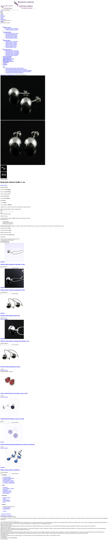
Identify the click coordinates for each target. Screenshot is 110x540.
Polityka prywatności (7, 491)
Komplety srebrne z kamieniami (12, 28)
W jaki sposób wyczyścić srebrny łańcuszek (14, 72)
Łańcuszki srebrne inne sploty (12, 35)
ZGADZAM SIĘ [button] (4, 538)
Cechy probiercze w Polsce (8, 488)
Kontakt (4, 511)
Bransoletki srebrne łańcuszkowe (12, 50)
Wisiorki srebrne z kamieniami (12, 41)
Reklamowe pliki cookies (6, 530)
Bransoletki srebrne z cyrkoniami (12, 51)
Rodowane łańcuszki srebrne (11, 36)
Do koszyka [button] (16, 267)
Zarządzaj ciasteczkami (5, 513)
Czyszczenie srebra (7, 477)
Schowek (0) (3, 19)
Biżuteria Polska (4, 185)
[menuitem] (51, 28)
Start (1, 11)
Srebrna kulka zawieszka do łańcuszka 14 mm (13, 290)
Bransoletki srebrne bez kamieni (12, 54)
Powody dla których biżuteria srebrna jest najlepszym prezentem (18, 70)
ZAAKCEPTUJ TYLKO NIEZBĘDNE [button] (9, 537)
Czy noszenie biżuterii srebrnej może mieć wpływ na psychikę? (18, 71)
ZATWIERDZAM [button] (4, 534)
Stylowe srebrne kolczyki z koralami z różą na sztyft (14, 393)
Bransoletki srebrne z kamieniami (12, 53)
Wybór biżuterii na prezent (8, 480)
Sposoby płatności (6, 501)
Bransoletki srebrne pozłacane (12, 55)
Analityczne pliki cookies (6, 527)
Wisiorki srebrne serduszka (11, 44)
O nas (4, 502)
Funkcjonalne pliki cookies (6, 524)
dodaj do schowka (4, 216)
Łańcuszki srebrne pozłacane (11, 37)
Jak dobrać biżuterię (7, 479)
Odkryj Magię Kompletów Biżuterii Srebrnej (15, 68)
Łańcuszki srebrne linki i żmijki (12, 33)
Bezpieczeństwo (6, 493)
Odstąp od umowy (7, 497)
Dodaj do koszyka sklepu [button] (6, 213)
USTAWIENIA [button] (4, 536)
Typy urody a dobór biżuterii (9, 482)
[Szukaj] (1, 10)
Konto (2, 14)
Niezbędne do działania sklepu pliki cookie (10, 521)
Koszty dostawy (6, 499)
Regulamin (5, 487)
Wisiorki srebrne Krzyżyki (11, 47)
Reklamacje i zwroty (7, 490)
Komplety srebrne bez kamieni (12, 29)
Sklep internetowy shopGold (6, 515)
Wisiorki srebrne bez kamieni (11, 43)
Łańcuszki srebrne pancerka (11, 34)
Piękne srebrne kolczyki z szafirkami (10, 470)
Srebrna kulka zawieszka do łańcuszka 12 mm (13, 264)
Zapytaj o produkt (4, 319)
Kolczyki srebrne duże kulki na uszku (10, 366)
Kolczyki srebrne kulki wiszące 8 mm (10, 315)
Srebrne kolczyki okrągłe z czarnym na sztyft (12, 418)
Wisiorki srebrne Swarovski (11, 46)
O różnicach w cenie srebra (8, 481)
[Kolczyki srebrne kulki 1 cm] (23, 119)
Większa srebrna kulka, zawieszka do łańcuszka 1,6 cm (15, 341)
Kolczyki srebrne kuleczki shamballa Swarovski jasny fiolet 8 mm (18, 444)
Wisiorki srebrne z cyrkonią (11, 42)
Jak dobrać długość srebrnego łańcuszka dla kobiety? (16, 69)
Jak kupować (5, 489)
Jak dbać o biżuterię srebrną (8, 478)
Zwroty (4, 498)
